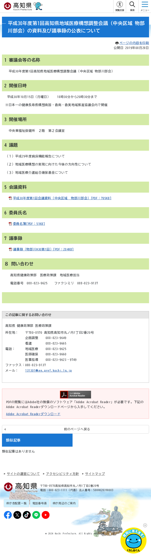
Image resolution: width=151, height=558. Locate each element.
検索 (132, 10)
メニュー (145, 10)
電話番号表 (39, 503)
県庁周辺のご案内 (64, 503)
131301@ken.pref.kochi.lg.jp (48, 370)
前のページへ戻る (77, 429)
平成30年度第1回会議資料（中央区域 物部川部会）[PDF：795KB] (62, 198)
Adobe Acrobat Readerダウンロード (33, 414)
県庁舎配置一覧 (16, 503)
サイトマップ (95, 473)
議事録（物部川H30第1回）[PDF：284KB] (43, 249)
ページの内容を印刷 (134, 42)
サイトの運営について (23, 473)
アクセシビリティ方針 (62, 473)
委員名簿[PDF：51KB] (29, 223)
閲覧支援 (119, 10)
